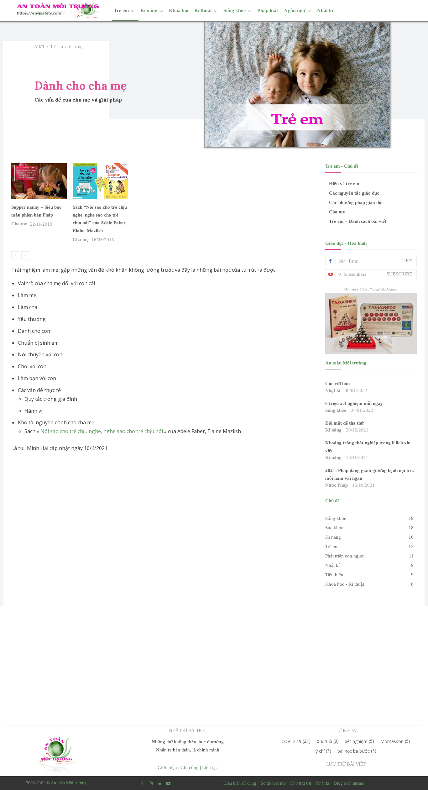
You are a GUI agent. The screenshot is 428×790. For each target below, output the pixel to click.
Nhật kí (332, 390)
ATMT (39, 46)
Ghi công (189, 767)
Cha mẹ (19, 223)
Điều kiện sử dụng (239, 783)
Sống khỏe (335, 410)
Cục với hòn (337, 383)
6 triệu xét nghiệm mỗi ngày (354, 403)
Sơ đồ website (273, 783)
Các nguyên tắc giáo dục (354, 193)
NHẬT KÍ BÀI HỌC (187, 730)
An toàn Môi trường (68, 783)
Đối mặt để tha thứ (344, 423)
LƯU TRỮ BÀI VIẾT (345, 763)
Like (406, 260)
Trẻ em (56, 46)
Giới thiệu (167, 767)
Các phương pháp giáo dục (356, 202)
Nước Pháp (336, 485)
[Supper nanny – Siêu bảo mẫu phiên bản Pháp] (38, 181)
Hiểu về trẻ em (344, 183)
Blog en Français (349, 783)
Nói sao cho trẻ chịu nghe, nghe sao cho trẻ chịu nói (101, 431)
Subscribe (399, 273)
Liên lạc (210, 767)
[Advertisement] (214, 652)
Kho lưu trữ (300, 783)
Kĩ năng (333, 429)
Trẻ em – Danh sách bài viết (357, 221)
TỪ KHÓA (346, 730)
